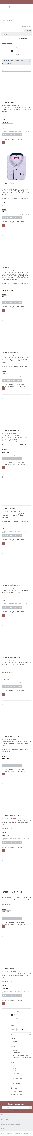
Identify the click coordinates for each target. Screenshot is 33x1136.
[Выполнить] (30, 1107)
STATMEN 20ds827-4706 (11, 968)
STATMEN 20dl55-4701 (10, 352)
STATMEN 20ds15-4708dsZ (12, 892)
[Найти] (31, 18)
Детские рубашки (13, 38)
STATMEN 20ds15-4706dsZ (12, 815)
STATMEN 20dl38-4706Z (11, 657)
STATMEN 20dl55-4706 (10, 430)
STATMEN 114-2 (8, 102)
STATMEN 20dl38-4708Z (11, 585)
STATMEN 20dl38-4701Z (11, 509)
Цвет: (4, 119)
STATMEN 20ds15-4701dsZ (12, 736)
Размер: (4, 126)
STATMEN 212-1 (8, 184)
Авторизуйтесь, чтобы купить (12, 134)
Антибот (16, 1110)
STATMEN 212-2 (8, 267)
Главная (4, 38)
